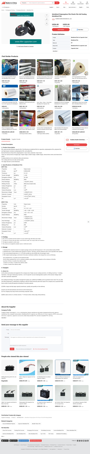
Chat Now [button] (80, 29)
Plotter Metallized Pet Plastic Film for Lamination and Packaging (80, 128)
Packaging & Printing (10, 10)
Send (12, 349)
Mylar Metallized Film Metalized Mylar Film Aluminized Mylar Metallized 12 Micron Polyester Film (62, 128)
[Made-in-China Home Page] (9, 2)
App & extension (72, 7)
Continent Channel (61, 444)
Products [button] (24, 3)
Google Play (13, 440)
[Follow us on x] (79, 440)
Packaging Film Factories (32, 430)
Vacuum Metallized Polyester (9, 423)
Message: (7, 337)
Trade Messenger (23, 440)
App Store (5, 440)
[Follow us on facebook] (77, 440)
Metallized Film (30, 10)
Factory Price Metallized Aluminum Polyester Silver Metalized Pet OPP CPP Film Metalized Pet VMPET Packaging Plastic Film (26, 77)
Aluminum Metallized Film (8, 433)
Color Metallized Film (21, 433)
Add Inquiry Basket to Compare (26, 46)
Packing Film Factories (19, 430)
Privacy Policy (66, 449)
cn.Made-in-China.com (58, 446)
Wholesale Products (45, 444)
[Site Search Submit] (57, 2)
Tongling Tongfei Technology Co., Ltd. (63, 18)
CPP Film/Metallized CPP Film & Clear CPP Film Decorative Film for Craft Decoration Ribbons (79, 77)
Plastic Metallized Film (71, 430)
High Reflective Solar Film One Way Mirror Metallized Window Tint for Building (79, 103)
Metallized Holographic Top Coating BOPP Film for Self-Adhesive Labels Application (27, 128)
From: (8, 329)
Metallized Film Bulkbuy (61, 433)
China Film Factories (7, 430)
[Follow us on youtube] (84, 440)
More (2, 436)
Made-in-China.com (39, 446)
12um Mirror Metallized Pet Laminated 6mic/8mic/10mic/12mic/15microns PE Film (62, 77)
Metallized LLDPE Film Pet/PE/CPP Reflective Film (27, 103)
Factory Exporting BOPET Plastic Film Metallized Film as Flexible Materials (9, 77)
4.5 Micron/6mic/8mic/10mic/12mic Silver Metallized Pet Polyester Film (45, 77)
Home (2, 10)
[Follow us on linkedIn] (88, 440)
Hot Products (16, 444)
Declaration (60, 449)
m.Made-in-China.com (48, 446)
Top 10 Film (42, 433)
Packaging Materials (20, 10)
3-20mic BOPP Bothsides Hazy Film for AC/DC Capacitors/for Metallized (10, 103)
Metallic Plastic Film (36, 423)
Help (64, 7)
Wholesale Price (53, 444)
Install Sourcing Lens (36, 440)
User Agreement (53, 449)
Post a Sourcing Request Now (40, 349)
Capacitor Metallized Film (23, 423)
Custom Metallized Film (59, 430)
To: (8, 333)
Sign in (87, 3)
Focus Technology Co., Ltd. (35, 449)
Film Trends (50, 433)
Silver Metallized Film (33, 433)
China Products (23, 444)
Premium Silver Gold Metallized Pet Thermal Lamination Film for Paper (44, 128)
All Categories (6, 7)
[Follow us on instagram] (81, 440)
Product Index (69, 444)
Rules (87, 7)
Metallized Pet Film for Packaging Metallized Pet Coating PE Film (61, 103)
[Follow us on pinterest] (86, 440)
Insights (74, 444)
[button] (53, 2)
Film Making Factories (46, 430)
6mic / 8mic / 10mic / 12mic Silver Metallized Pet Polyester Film (44, 103)
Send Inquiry (61, 29)
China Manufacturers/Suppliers (34, 444)
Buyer (57, 7)
